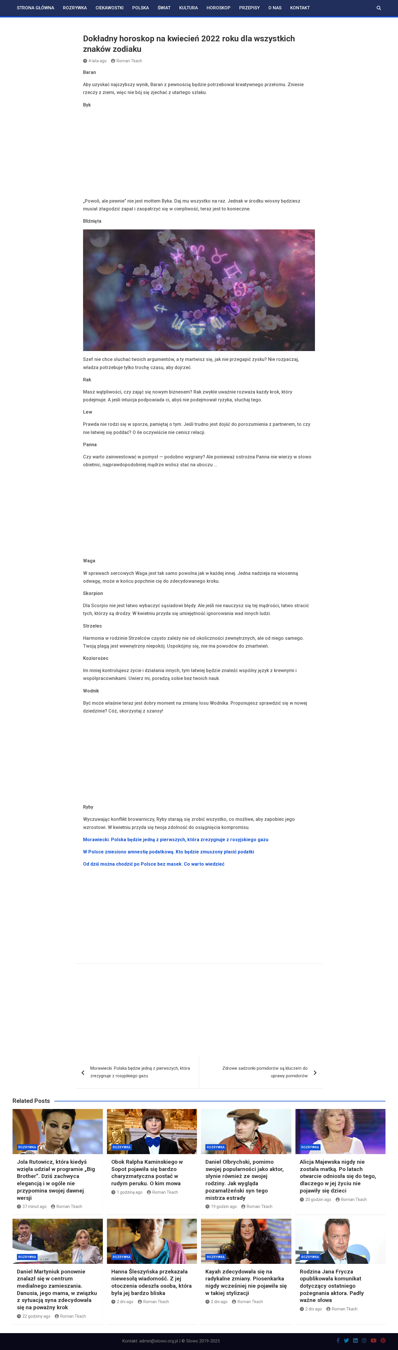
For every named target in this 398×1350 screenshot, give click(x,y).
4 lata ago (98, 61)
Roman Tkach (129, 61)
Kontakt (300, 7)
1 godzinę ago (129, 1192)
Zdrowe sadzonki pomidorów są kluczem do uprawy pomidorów (265, 1072)
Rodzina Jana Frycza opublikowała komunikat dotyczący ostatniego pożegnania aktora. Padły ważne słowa (332, 1286)
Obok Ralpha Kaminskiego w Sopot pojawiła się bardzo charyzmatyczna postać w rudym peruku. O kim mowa (147, 1172)
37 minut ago (34, 1206)
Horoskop (218, 7)
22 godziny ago (36, 1316)
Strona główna (35, 7)
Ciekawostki (110, 7)
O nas (274, 7)
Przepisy (249, 7)
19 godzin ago (224, 1206)
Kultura (188, 7)
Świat (164, 7)
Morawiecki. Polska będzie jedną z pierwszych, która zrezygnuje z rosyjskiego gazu (175, 839)
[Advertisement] (199, 154)
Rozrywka (75, 7)
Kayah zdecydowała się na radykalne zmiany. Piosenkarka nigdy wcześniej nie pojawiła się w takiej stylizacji (246, 1282)
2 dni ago (125, 1301)
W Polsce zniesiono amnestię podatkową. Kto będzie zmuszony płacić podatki (168, 852)
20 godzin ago (318, 1199)
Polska (140, 7)
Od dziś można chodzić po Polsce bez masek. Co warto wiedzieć (153, 864)
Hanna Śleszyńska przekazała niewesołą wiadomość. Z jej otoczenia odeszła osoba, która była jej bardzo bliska (151, 1282)
